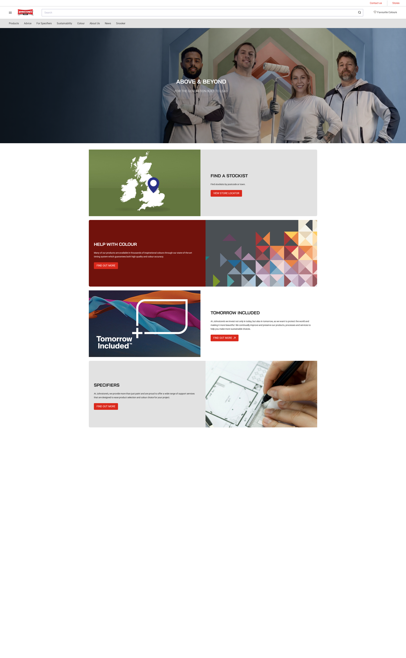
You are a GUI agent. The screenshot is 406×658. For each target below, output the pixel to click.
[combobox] (202, 12)
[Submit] (359, 12)
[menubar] (67, 23)
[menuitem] (13, 23)
